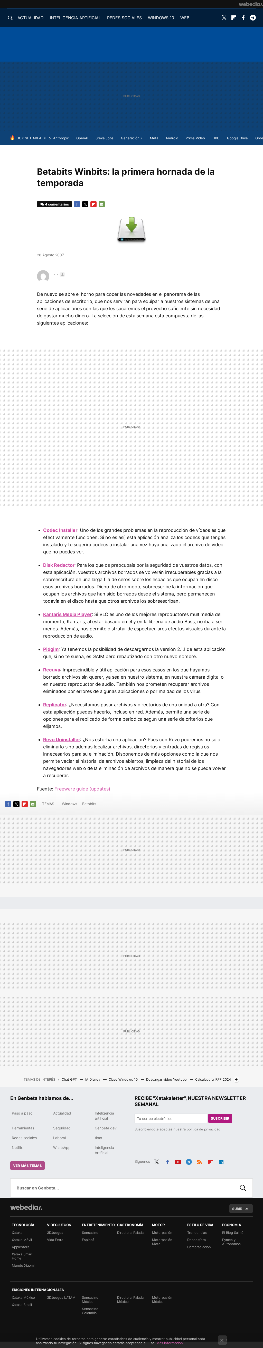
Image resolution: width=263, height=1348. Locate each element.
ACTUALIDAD (30, 17)
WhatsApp (62, 1147)
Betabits (89, 804)
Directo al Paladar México (131, 1299)
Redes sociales (24, 1138)
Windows (69, 804)
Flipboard (234, 18)
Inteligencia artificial (104, 1115)
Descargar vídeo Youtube (167, 1079)
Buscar (243, 1188)
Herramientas (23, 1128)
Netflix (17, 1147)
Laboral (59, 1138)
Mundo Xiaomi (23, 1265)
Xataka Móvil (22, 1240)
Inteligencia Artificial (104, 1150)
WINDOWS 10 (161, 17)
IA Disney (93, 1079)
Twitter (224, 18)
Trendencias (197, 1232)
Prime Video (195, 138)
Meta (154, 138)
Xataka (17, 1232)
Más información (169, 1343)
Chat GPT (70, 1079)
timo (98, 1138)
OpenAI (82, 138)
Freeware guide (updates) (82, 789)
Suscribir (220, 1118)
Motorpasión (162, 1232)
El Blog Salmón (234, 1232)
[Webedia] (251, 4)
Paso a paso (22, 1113)
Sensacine (90, 1232)
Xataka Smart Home (22, 1256)
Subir (237, 1209)
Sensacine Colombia (90, 1311)
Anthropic (61, 138)
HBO (216, 138)
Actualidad (62, 1113)
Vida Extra (55, 1240)
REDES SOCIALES (124, 17)
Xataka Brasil (22, 1305)
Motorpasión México (162, 1299)
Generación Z (132, 138)
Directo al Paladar (131, 1232)
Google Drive (237, 138)
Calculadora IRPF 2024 (213, 1079)
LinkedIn (221, 1161)
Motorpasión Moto (162, 1242)
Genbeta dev (106, 1128)
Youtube (178, 1161)
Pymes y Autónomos (231, 1242)
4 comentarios (57, 204)
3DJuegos (55, 1232)
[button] (58, 274)
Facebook (243, 18)
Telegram (253, 18)
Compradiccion (199, 1247)
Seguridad (62, 1128)
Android (172, 138)
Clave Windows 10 (124, 1079)
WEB (184, 17)
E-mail (102, 204)
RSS (199, 1161)
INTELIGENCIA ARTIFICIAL (75, 17)
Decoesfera (196, 1240)
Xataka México (23, 1297)
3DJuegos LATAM (61, 1297)
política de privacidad (203, 1129)
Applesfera (20, 1247)
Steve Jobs (105, 138)
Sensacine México (90, 1299)
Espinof (88, 1240)
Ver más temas (27, 1166)
